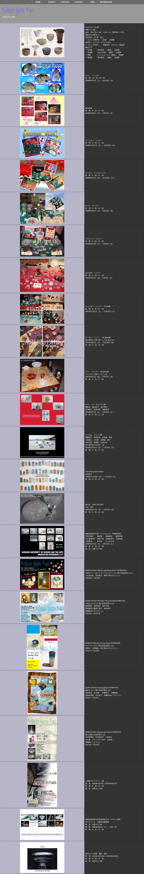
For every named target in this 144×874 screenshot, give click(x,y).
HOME (38, 2)
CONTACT (79, 2)
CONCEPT (65, 2)
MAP (92, 2)
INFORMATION (106, 2)
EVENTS (51, 2)
